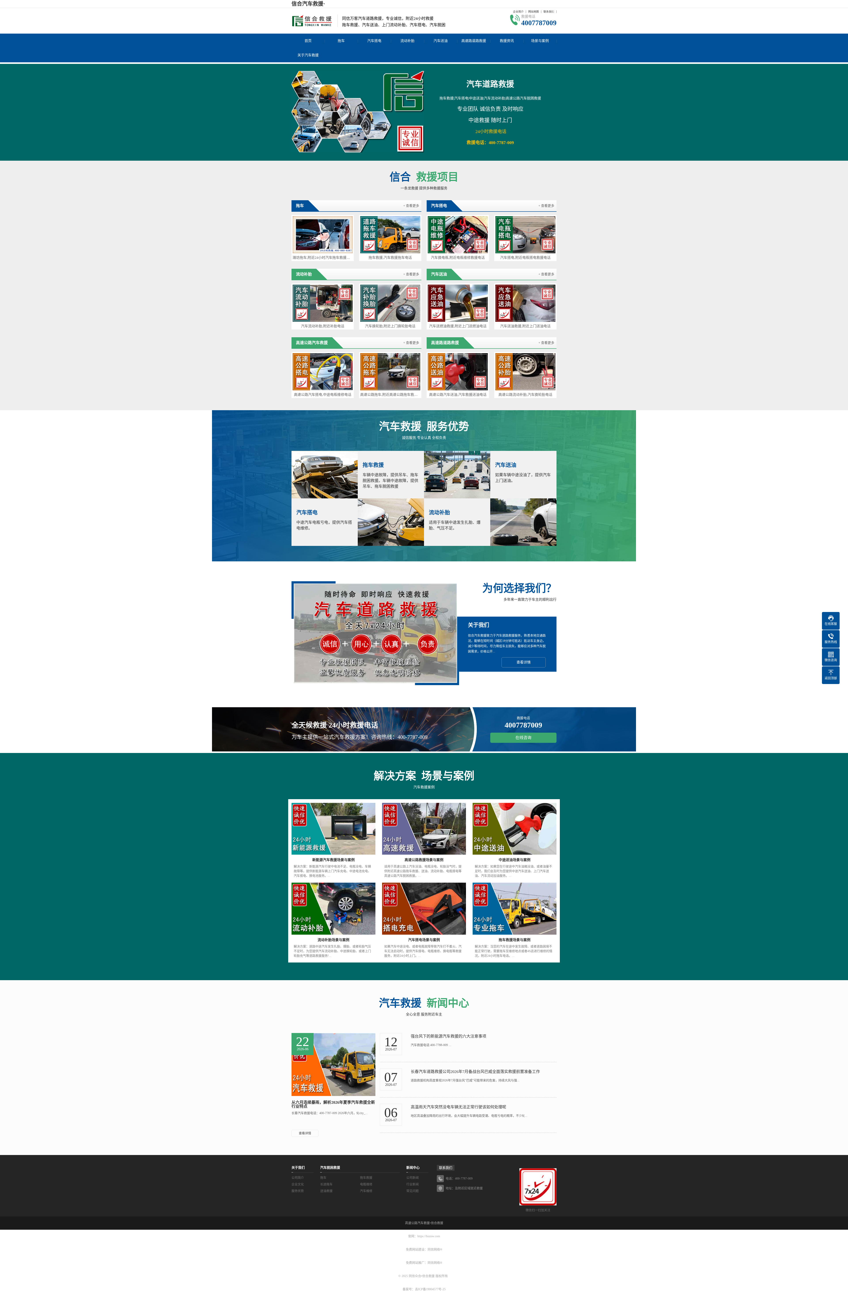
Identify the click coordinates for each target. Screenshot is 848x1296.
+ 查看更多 (411, 206)
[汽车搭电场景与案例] (424, 908)
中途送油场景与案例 (514, 860)
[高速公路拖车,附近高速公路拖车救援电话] (390, 371)
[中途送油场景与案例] (514, 829)
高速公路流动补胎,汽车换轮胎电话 (525, 394)
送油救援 (326, 1191)
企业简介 (518, 11)
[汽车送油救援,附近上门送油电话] (525, 303)
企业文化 (298, 1184)
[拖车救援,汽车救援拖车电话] (390, 234)
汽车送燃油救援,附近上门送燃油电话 (457, 326)
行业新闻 (412, 1184)
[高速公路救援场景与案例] (424, 829)
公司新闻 (412, 1177)
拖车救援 (366, 1177)
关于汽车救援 (308, 55)
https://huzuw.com (428, 1236)
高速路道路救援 (473, 41)
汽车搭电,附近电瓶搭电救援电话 (525, 257)
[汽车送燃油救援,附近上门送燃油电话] (458, 303)
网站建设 (418, 1249)
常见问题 (412, 1191)
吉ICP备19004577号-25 (430, 1289)
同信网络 (434, 1249)
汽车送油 (440, 41)
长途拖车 (326, 1184)
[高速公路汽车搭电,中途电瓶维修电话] (323, 371)
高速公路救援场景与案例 (424, 860)
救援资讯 (507, 41)
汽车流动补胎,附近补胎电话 (322, 326)
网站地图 (533, 11)
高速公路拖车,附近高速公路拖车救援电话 (390, 394)
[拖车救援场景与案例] (514, 908)
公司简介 (298, 1177)
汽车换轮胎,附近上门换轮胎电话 (390, 326)
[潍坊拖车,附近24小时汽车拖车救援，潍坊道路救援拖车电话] (323, 234)
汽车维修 (366, 1191)
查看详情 (524, 662)
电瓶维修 (366, 1184)
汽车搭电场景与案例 (424, 940)
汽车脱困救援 (330, 1167)
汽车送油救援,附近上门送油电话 (525, 326)
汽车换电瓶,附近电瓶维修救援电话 (458, 257)
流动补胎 (407, 41)
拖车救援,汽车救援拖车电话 (390, 257)
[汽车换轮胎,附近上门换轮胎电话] (390, 303)
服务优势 (298, 1191)
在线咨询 (523, 738)
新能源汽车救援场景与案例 (333, 860)
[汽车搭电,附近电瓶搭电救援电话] (525, 234)
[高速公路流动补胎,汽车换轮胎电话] (525, 371)
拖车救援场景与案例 (514, 940)
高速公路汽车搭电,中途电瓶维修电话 (322, 394)
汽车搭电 (374, 41)
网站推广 (418, 1262)
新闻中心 (413, 1167)
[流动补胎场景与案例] (333, 908)
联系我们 (548, 11)
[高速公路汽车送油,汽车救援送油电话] (458, 371)
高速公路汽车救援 (417, 1223)
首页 (308, 41)
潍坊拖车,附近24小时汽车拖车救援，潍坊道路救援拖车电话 (323, 257)
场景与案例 (540, 41)
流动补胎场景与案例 (333, 940)
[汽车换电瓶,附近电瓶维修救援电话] (458, 234)
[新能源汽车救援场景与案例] (333, 829)
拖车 (341, 41)
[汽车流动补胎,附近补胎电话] (323, 303)
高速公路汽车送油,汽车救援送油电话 (457, 394)
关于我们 (298, 1167)
